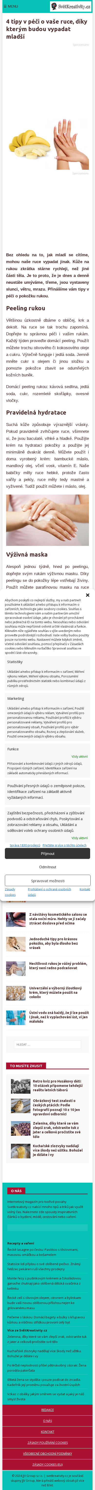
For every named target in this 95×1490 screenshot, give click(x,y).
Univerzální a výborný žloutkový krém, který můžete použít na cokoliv (55, 992)
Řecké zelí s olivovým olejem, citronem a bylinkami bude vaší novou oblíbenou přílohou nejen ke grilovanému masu (44, 1302)
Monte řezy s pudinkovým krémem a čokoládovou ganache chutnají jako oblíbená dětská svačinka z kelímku (44, 1283)
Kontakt (85, 889)
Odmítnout (47, 867)
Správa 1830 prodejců (25, 845)
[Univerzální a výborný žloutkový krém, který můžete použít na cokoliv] (16, 993)
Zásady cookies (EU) (47, 1465)
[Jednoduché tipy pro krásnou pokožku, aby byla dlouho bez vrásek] (16, 944)
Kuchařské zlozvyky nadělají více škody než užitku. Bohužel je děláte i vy (58, 1150)
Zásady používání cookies (48, 1443)
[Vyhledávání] (47, 1044)
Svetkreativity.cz (19, 1207)
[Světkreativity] (70, 6)
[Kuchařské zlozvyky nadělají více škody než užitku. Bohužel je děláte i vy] (20, 1151)
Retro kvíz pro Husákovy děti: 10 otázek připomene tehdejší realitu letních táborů (58, 1085)
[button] (87, 595)
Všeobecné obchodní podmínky (47, 1454)
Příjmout (47, 853)
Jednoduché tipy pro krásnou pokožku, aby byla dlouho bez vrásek (53, 943)
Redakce (47, 1410)
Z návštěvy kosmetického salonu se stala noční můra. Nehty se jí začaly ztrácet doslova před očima (58, 919)
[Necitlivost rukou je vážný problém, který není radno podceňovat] (16, 968)
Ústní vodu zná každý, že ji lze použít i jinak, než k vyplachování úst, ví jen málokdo (59, 1017)
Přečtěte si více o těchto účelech (64, 845)
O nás (47, 1421)
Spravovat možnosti (48, 880)
